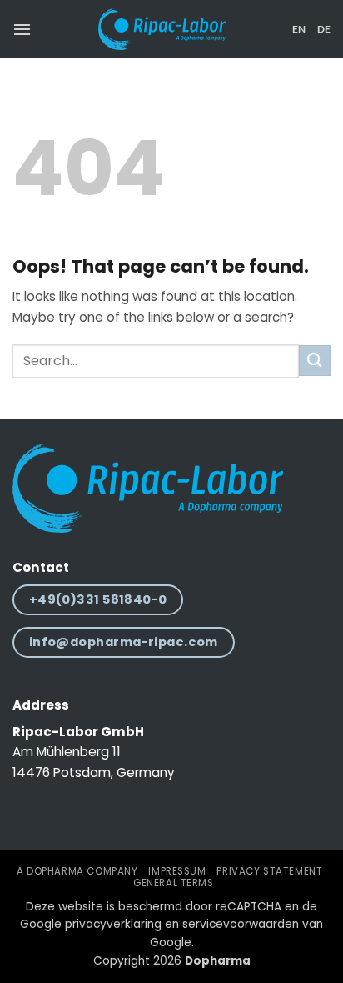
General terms (173, 883)
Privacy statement (269, 871)
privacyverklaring (113, 924)
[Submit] (315, 360)
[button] (22, 29)
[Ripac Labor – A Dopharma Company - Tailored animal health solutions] (162, 29)
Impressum (177, 871)
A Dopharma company (77, 871)
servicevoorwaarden (240, 924)
